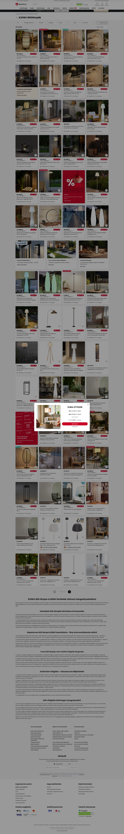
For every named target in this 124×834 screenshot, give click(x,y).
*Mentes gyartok (75, 426)
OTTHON (75, 420)
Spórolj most (75, 424)
